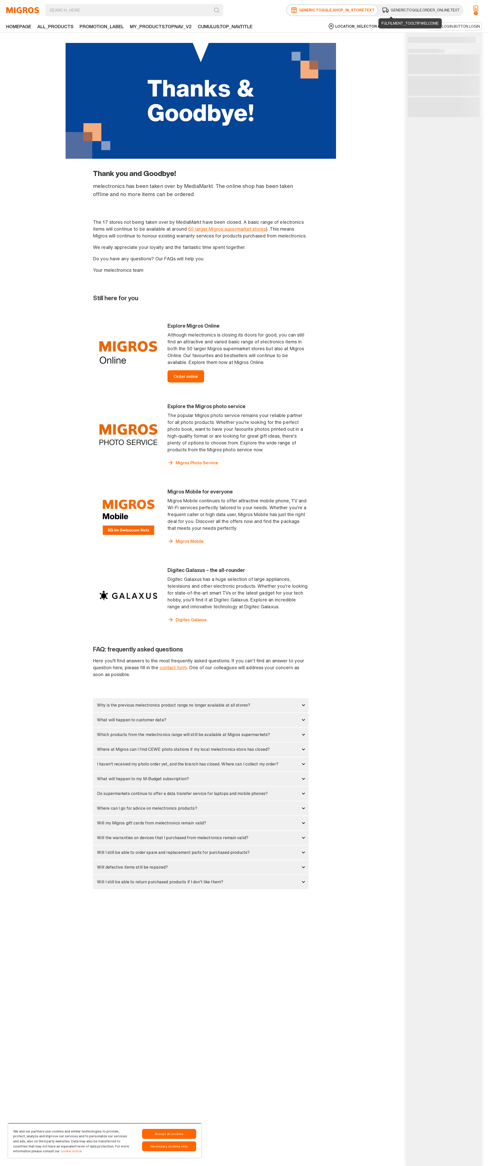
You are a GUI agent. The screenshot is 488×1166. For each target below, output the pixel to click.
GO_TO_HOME (22, 10)
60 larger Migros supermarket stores (227, 229)
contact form (173, 667)
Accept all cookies (169, 1133)
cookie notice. (72, 1151)
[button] (201, 705)
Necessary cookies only (169, 1146)
